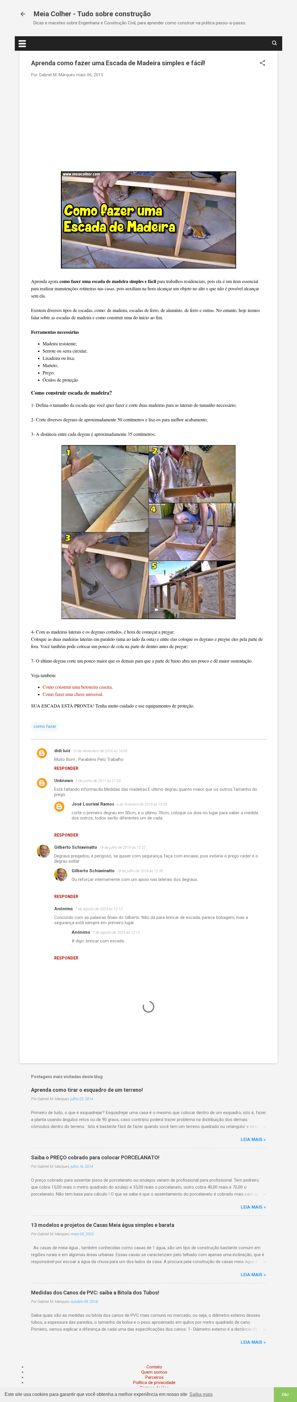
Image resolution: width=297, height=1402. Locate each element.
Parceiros (154, 1377)
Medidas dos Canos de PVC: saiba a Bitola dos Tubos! (95, 1292)
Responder (66, 768)
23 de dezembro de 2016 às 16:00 (100, 751)
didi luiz (62, 750)
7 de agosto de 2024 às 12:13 (98, 909)
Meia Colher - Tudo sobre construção (92, 14)
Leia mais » (253, 1139)
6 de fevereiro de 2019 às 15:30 (142, 804)
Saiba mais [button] (201, 1394)
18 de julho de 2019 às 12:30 (140, 871)
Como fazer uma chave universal (72, 694)
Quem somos (154, 1372)
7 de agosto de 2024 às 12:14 (116, 932)
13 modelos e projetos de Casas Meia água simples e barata (102, 1225)
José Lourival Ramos (93, 804)
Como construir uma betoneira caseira (77, 687)
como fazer (45, 726)
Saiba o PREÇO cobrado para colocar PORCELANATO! (95, 1157)
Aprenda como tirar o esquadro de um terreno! (87, 1090)
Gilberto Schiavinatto (75, 847)
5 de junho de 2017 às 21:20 (98, 781)
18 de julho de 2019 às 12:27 (122, 847)
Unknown (63, 780)
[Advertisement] (148, 124)
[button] (262, 63)
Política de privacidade (154, 1382)
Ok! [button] (285, 1394)
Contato (154, 1367)
